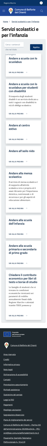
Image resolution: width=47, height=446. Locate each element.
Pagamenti (8, 404)
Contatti (7, 379)
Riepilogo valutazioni (12, 409)
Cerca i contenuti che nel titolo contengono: (13, 49)
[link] (18, 72)
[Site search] (41, 10)
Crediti (6, 359)
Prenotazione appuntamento (16, 384)
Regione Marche (10, 3)
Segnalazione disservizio (14, 414)
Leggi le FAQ (9, 399)
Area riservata (10, 354)
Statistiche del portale (13, 394)
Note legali (8, 369)
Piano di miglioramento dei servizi (18, 419)
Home (5, 21)
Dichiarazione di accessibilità (16, 374)
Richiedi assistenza (12, 389)
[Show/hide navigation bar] (4, 10)
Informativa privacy (12, 364)
